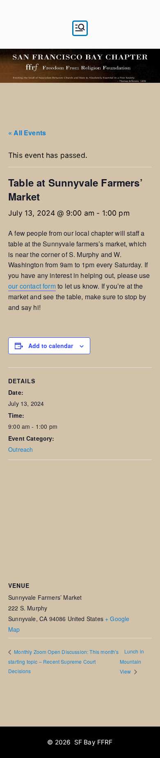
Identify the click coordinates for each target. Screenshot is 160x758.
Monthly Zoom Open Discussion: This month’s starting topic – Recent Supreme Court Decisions (63, 661)
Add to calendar (50, 345)
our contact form (32, 286)
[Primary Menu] (80, 28)
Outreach (20, 449)
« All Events (27, 132)
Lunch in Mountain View (132, 661)
